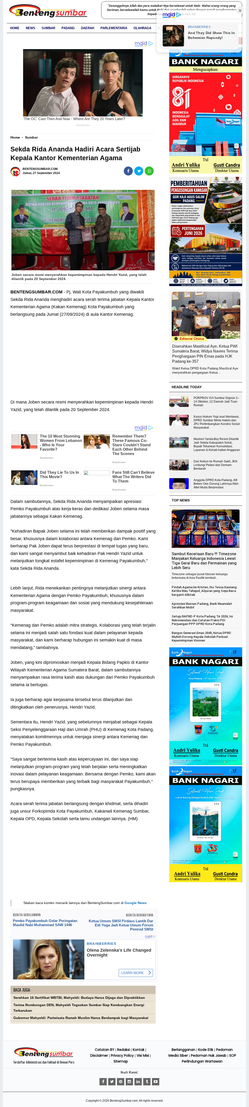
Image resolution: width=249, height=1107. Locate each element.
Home (14, 28)
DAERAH (87, 28)
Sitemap (121, 1061)
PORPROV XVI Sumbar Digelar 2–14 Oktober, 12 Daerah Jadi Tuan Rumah (216, 401)
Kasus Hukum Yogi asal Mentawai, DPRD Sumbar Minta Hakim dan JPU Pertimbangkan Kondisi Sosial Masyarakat (217, 422)
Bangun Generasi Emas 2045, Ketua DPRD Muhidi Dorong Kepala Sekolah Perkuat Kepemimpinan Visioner (201, 636)
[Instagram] (129, 1081)
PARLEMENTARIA (113, 28)
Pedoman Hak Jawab (208, 1055)
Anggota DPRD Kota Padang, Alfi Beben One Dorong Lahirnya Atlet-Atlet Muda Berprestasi (216, 483)
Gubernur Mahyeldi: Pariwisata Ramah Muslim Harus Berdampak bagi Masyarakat (80, 1018)
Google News (135, 903)
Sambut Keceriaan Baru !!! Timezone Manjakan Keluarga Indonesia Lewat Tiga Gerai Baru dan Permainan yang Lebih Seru (204, 561)
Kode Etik (205, 1049)
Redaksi (123, 1049)
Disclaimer (99, 1055)
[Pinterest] (120, 1081)
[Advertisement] (83, 354)
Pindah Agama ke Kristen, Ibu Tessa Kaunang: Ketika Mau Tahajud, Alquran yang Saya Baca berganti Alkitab (204, 591)
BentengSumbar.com (124, 1100)
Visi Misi (143, 1055)
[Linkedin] (138, 1081)
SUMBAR (48, 28)
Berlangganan (183, 1049)
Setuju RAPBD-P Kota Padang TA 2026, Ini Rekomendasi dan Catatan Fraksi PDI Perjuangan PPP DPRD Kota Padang (202, 620)
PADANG (68, 28)
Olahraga (142, 28)
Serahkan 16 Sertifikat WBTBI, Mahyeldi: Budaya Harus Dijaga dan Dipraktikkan (79, 998)
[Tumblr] (147, 1081)
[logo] (44, 1056)
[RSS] (155, 1081)
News (30, 28)
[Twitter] (112, 1081)
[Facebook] (103, 1081)
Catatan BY (104, 1049)
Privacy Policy (122, 1055)
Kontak (138, 1049)
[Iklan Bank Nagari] (205, 764)
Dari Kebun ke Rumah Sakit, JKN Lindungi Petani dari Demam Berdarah (215, 465)
